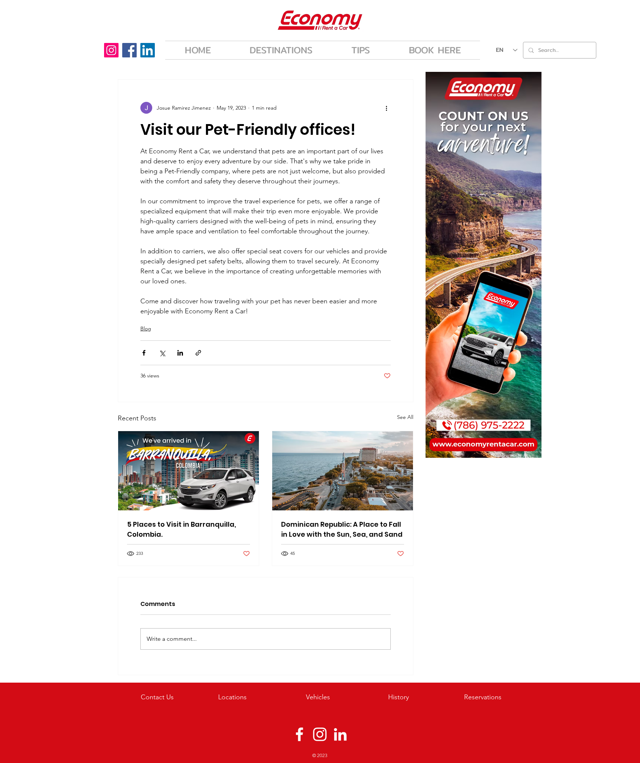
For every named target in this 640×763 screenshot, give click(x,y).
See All (405, 417)
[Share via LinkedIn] (180, 352)
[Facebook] (129, 50)
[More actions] (386, 107)
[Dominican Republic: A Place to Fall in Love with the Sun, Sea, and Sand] (342, 470)
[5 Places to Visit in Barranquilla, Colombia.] (188, 470)
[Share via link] (198, 352)
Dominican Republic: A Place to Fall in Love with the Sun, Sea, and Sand (342, 529)
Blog (145, 328)
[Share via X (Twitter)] (162, 352)
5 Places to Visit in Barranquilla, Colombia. (181, 529)
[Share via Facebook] (143, 352)
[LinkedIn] (147, 50)
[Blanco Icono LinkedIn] (340, 734)
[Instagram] (111, 50)
